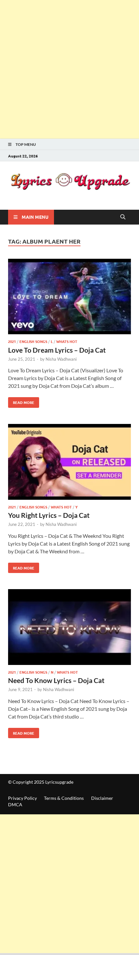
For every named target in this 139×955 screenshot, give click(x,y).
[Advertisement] (69, 69)
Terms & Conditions (64, 798)
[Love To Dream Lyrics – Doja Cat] (69, 298)
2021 (12, 341)
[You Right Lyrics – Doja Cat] (69, 463)
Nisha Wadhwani (61, 359)
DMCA (15, 804)
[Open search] (123, 217)
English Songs (33, 341)
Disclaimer (102, 798)
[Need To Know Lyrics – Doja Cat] (69, 628)
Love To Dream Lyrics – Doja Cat (57, 350)
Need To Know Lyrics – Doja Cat (56, 680)
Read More (21, 401)
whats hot (66, 341)
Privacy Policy (22, 798)
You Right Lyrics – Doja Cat (49, 515)
